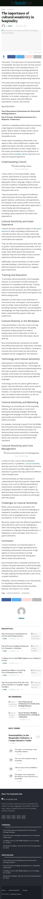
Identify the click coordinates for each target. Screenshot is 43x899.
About (3, 890)
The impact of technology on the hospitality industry (26, 750)
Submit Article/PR (14, 890)
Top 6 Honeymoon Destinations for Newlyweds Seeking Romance (29, 704)
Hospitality (10, 9)
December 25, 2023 (14, 638)
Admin (10, 26)
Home (3, 9)
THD (7, 894)
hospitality (25, 593)
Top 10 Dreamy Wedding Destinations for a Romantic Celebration (29, 715)
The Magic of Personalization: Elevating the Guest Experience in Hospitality (26, 777)
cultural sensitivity (32, 463)
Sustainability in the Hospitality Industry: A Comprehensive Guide (20, 738)
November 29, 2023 (14, 689)
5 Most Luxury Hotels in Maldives (26, 767)
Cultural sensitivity (13, 593)
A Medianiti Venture (15, 894)
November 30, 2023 (14, 675)
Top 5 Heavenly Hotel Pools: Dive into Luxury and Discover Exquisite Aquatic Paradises (15, 684)
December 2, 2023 (14, 663)
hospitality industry (20, 154)
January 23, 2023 (21, 26)
